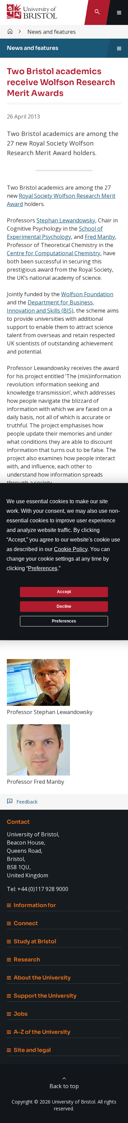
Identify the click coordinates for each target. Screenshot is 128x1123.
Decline (64, 606)
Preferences (64, 620)
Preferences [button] (42, 568)
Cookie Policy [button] (70, 549)
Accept (64, 591)
